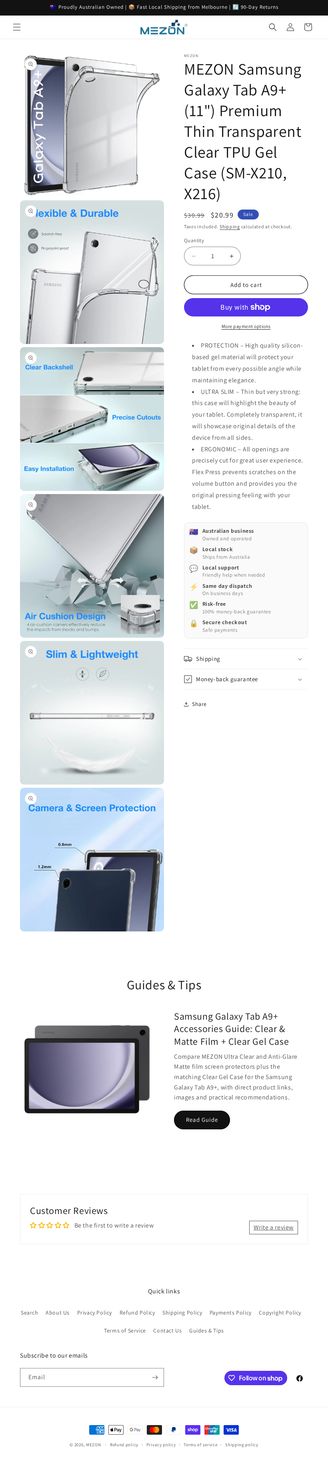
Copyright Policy (280, 1312)
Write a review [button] (274, 1227)
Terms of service (200, 1444)
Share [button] (199, 704)
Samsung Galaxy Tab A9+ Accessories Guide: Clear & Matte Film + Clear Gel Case (231, 1028)
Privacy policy (161, 1444)
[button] (17, 27)
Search (29, 1312)
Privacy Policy (94, 1312)
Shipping (230, 226)
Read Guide (202, 1119)
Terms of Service (125, 1330)
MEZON (93, 1444)
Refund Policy (137, 1312)
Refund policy (124, 1444)
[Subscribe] (155, 1377)
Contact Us (167, 1330)
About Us (58, 1312)
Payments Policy (231, 1312)
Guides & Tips (206, 1330)
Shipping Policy (182, 1312)
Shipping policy (241, 1444)
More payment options (246, 326)
